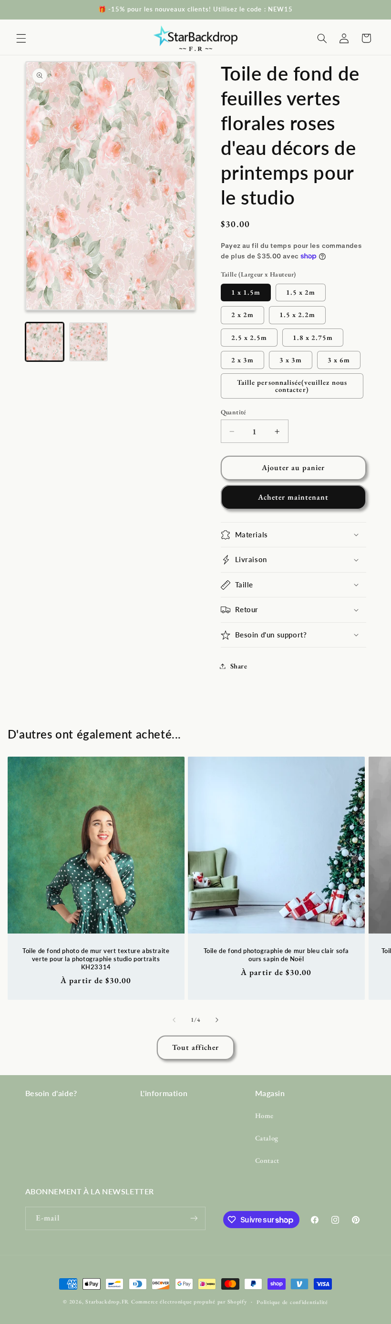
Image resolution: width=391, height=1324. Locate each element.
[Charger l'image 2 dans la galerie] (88, 341)
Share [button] (238, 665)
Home (264, 1115)
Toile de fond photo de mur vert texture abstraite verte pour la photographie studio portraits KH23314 (95, 958)
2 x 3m (242, 359)
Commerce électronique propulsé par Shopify (189, 1301)
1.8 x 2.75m (313, 337)
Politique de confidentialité (292, 1301)
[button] (21, 38)
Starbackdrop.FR (107, 1301)
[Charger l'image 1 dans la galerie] (44, 341)
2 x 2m (242, 314)
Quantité (234, 412)
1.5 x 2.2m (297, 314)
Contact (267, 1160)
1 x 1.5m (245, 292)
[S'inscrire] (194, 1218)
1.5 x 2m (300, 292)
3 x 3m (290, 359)
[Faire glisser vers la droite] (216, 1020)
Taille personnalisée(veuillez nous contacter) (292, 386)
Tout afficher (195, 1047)
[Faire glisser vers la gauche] (174, 1020)
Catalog (266, 1137)
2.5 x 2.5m (249, 337)
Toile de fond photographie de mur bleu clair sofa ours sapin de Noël (276, 954)
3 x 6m (339, 359)
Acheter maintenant (293, 497)
